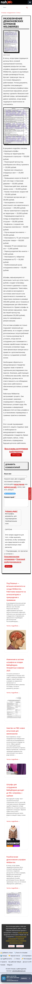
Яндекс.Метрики (23, 932)
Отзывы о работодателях (18, 969)
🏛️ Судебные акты (6, 959)
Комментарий (9, 497)
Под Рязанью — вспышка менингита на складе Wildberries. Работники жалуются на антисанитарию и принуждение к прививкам (16, 591)
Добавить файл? (11, 511)
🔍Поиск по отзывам (20, 952)
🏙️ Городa (3, 956)
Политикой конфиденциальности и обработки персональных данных (16, 941)
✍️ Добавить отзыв (6, 952)
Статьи (18, 12)
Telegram (9, 965)
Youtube (2, 965)
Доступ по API (27, 962)
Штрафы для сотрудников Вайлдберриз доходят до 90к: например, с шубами (15, 790)
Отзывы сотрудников (8, 12)
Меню (30, 2)
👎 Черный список (14, 956)
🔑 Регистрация (26, 959)
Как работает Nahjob (14, 962)
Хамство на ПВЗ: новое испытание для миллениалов (15, 731)
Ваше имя (7, 474)
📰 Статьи (17, 959)
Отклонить (20, 946)
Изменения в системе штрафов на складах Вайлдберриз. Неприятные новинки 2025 (15, 665)
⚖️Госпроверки (26, 956)
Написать (24, 978)
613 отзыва (16, 455)
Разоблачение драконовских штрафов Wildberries (16, 860)
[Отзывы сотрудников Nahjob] (10, 2)
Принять (11, 946)
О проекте (3, 962)
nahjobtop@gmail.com (19, 971)
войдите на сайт (10, 487)
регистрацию (19, 484)
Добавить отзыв (30, 494)
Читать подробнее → (13, 626)
